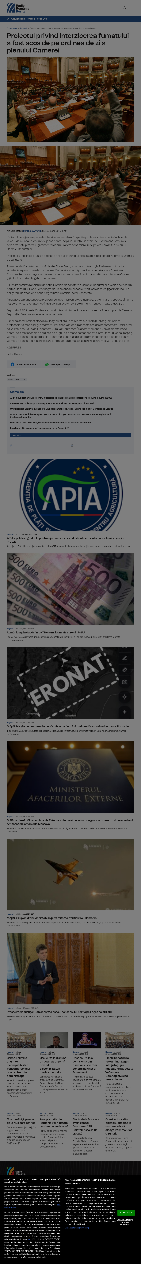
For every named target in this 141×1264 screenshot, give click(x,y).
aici (29, 1239)
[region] (70, 1219)
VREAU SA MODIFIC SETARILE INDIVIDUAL (125, 1222)
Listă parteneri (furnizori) (77, 1228)
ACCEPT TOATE (126, 1213)
